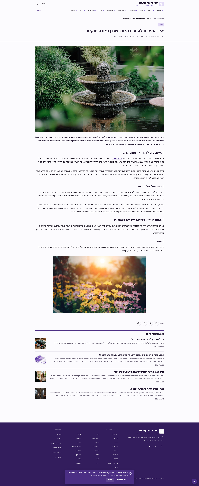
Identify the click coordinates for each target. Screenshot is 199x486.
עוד (37, 10)
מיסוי (79, 434)
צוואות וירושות (113, 463)
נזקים (101, 10)
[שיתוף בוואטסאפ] (156, 323)
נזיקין (97, 455)
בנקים (116, 442)
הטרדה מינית (95, 446)
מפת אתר (58, 457)
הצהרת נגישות (56, 452)
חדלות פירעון (76, 446)
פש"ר (74, 10)
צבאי (142, 10)
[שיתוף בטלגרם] (144, 323)
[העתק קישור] (138, 323)
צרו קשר (58, 438)
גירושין (97, 442)
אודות (44, 4)
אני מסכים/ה (121, 480)
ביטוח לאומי (95, 438)
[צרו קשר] (149, 446)
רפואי (160, 10)
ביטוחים (78, 438)
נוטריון (116, 438)
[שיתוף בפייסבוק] (150, 323)
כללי (154, 19)
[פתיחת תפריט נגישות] (194, 481)
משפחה (133, 10)
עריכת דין (115, 467)
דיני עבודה (114, 446)
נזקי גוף (78, 455)
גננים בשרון (117, 158)
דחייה (110, 480)
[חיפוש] (37, 3)
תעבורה (92, 10)
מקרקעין (122, 10)
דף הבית (161, 19)
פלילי (82, 10)
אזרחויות (111, 10)
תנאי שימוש (57, 448)
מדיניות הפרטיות (99, 475)
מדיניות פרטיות (56, 443)
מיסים (151, 10)
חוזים (116, 450)
